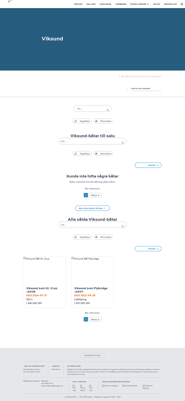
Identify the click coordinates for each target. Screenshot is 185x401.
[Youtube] (82, 387)
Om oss (156, 4)
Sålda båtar (105, 4)
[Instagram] (91, 387)
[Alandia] (130, 387)
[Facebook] (74, 387)
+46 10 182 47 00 (47, 383)
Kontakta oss (170, 4)
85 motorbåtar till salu (31, 372)
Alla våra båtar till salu (91, 208)
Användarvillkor (71, 397)
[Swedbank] (151, 387)
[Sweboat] (110, 387)
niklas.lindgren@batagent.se (52, 386)
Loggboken (120, 4)
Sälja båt (91, 4)
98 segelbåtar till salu (31, 369)
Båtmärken (56, 369)
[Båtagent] (10, 1)
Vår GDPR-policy (85, 397)
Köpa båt (78, 4)
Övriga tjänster (138, 4)
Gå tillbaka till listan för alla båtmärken (141, 76)
